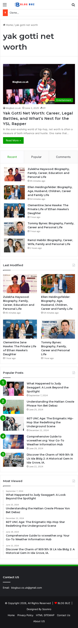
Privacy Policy (25, 615)
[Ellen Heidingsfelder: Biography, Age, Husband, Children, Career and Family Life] (14, 192)
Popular (36, 157)
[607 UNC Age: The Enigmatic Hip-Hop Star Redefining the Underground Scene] (13, 424)
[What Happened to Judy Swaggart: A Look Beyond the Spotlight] (13, 389)
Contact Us (63, 615)
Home (9, 24)
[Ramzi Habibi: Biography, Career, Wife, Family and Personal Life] (14, 245)
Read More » (13, 140)
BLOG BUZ (64, 603)
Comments (63, 157)
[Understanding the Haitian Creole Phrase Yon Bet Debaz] (13, 407)
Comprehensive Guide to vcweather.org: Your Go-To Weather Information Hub (45, 440)
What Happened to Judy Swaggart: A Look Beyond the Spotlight (48, 387)
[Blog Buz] (24, 5)
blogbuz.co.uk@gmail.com (26, 587)
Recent (12, 157)
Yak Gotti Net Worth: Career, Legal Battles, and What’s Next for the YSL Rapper (38, 118)
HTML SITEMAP (45, 615)
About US (39, 621)
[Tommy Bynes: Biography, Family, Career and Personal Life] (14, 228)
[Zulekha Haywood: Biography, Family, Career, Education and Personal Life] (14, 174)
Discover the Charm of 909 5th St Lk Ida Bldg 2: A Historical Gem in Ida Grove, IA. (50, 458)
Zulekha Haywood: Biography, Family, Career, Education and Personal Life (48, 173)
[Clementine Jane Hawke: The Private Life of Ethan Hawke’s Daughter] (14, 210)
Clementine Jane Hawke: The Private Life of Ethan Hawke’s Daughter (48, 209)
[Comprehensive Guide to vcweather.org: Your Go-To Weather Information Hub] (13, 442)
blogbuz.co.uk (13, 108)
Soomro (46, 609)
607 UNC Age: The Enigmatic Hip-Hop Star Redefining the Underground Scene (50, 422)
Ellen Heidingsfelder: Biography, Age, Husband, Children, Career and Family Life (50, 191)
